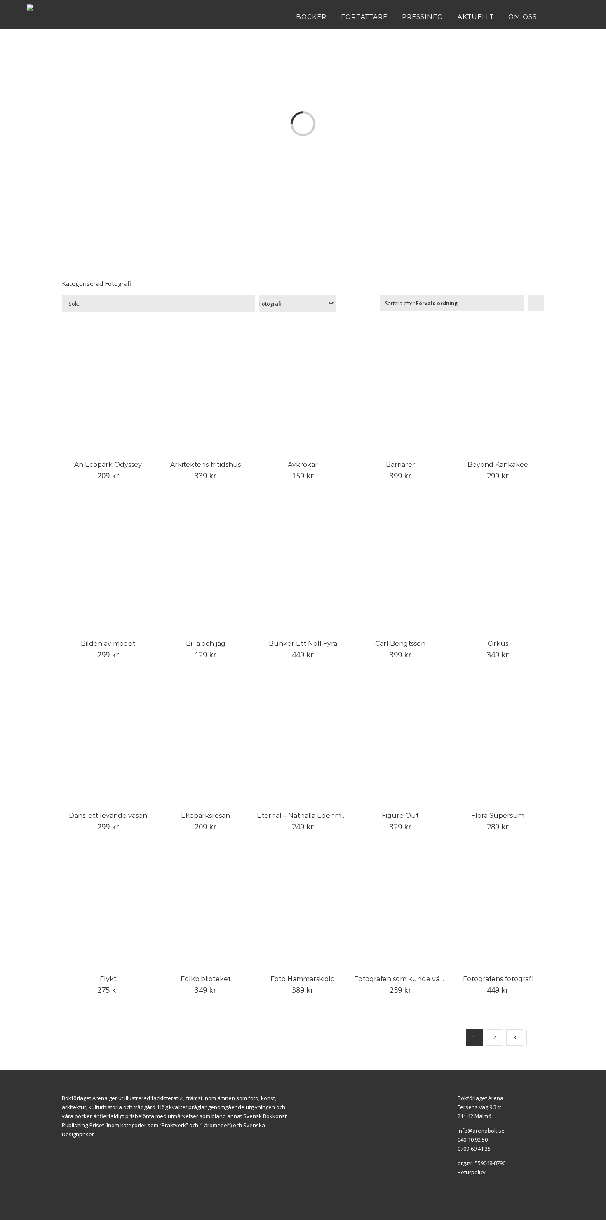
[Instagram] (469, 1193)
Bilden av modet (108, 644)
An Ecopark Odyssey (108, 465)
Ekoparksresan (205, 816)
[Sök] (576, 16)
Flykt (108, 979)
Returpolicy (472, 1172)
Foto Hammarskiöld (302, 979)
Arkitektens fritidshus (205, 465)
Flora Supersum (497, 816)
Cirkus (498, 644)
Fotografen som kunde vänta (402, 979)
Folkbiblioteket (206, 979)
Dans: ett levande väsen (108, 816)
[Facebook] (459, 1193)
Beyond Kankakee (497, 465)
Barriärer (400, 465)
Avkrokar (303, 465)
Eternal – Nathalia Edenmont (305, 816)
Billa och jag (205, 644)
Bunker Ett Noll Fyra (303, 644)
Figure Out (400, 816)
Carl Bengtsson (400, 644)
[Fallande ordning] (536, 303)
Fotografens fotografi (498, 979)
